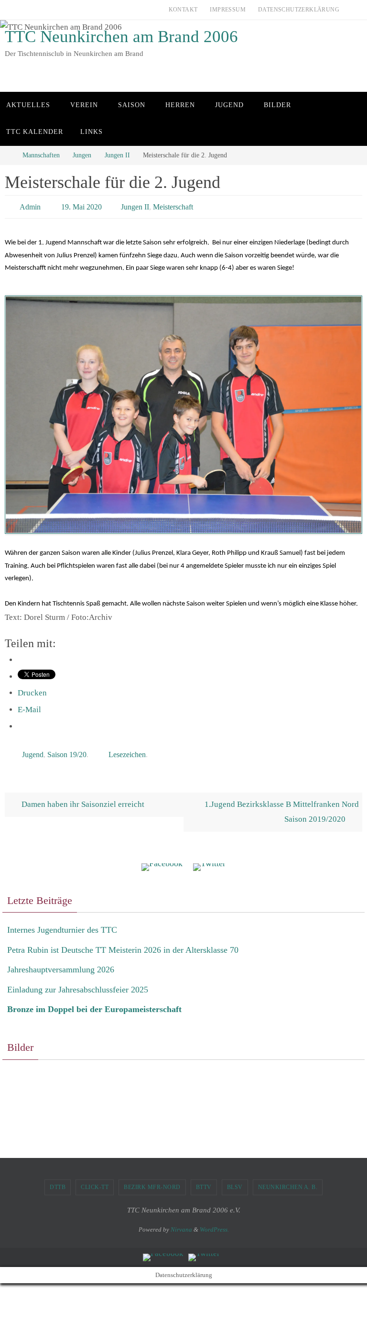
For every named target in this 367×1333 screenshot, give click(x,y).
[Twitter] (209, 862)
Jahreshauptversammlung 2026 (60, 964)
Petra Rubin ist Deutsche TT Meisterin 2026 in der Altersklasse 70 (122, 944)
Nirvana (181, 1224)
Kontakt (183, 9)
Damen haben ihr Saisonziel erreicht (82, 799)
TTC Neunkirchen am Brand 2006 (121, 36)
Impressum (228, 9)
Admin (30, 205)
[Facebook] (162, 862)
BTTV (204, 1182)
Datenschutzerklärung (298, 9)
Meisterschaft (173, 205)
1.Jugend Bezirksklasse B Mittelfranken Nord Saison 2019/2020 (282, 806)
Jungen (82, 155)
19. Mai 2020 (81, 205)
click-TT (94, 1182)
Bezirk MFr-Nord (152, 1182)
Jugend (32, 750)
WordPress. (214, 1224)
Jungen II (117, 155)
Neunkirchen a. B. (288, 1182)
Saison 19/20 (66, 750)
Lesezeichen (127, 750)
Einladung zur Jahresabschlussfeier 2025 (77, 984)
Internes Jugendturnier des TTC (62, 924)
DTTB (57, 1182)
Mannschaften (41, 155)
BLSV (235, 1182)
